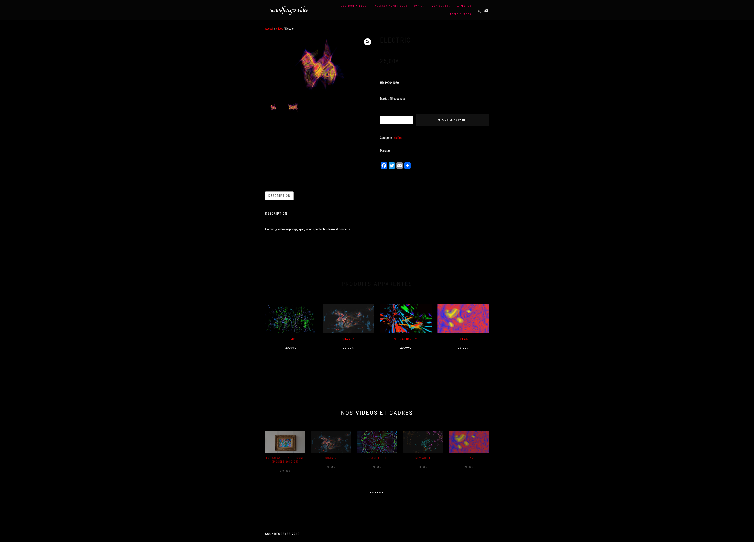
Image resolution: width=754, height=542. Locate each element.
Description (279, 196)
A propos (464, 6)
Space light (377, 458)
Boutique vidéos (353, 6)
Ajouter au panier (454, 120)
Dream (469, 458)
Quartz (331, 458)
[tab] (279, 195)
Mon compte (441, 6)
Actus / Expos (460, 14)
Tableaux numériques (390, 6)
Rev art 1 (423, 458)
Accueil (269, 28)
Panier (419, 6)
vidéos (279, 28)
